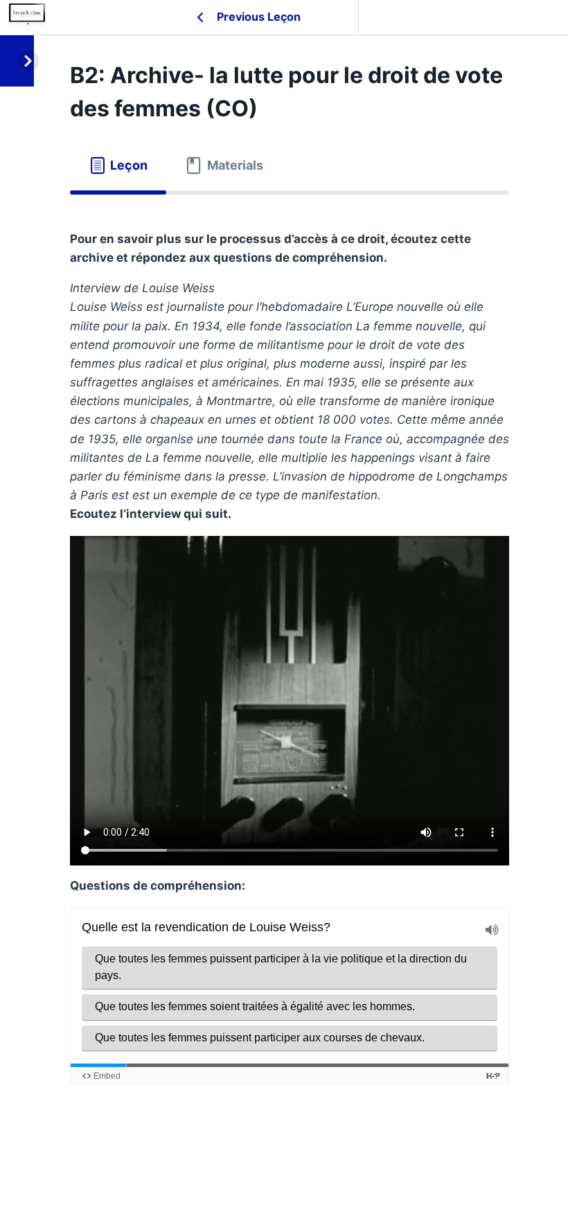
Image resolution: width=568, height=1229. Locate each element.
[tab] (118, 166)
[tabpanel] (289, 676)
